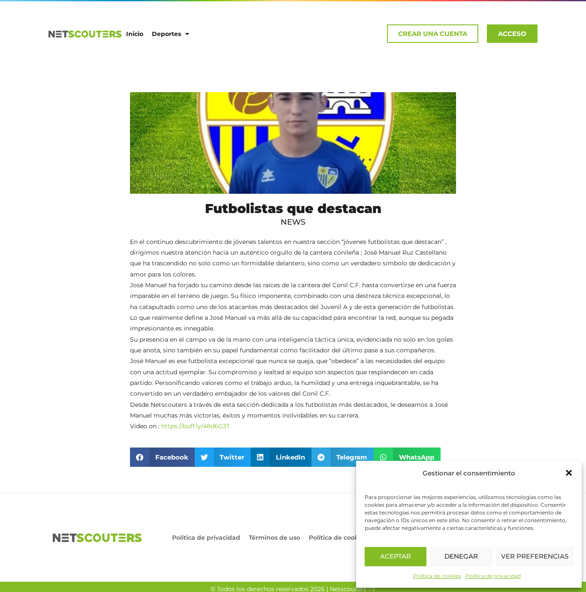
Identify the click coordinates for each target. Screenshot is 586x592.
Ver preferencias (534, 556)
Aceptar (395, 556)
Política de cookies (437, 576)
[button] (569, 473)
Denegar (461, 556)
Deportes (166, 34)
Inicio (134, 34)
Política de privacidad (493, 576)
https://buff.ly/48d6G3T (195, 426)
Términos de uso (274, 537)
